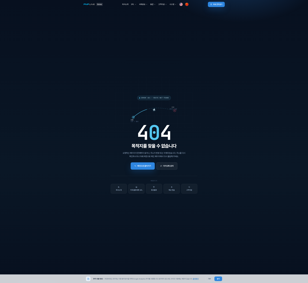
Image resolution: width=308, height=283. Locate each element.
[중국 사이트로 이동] (186, 4)
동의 (218, 279)
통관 (151, 4)
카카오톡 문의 (168, 166)
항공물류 (154, 190)
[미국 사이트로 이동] (181, 4)
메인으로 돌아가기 (144, 166)
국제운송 (142, 4)
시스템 (172, 4)
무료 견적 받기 (217, 4)
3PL (132, 4)
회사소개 (125, 4)
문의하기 (196, 279)
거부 (209, 279)
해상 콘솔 (172, 190)
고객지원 (161, 4)
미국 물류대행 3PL (136, 190)
